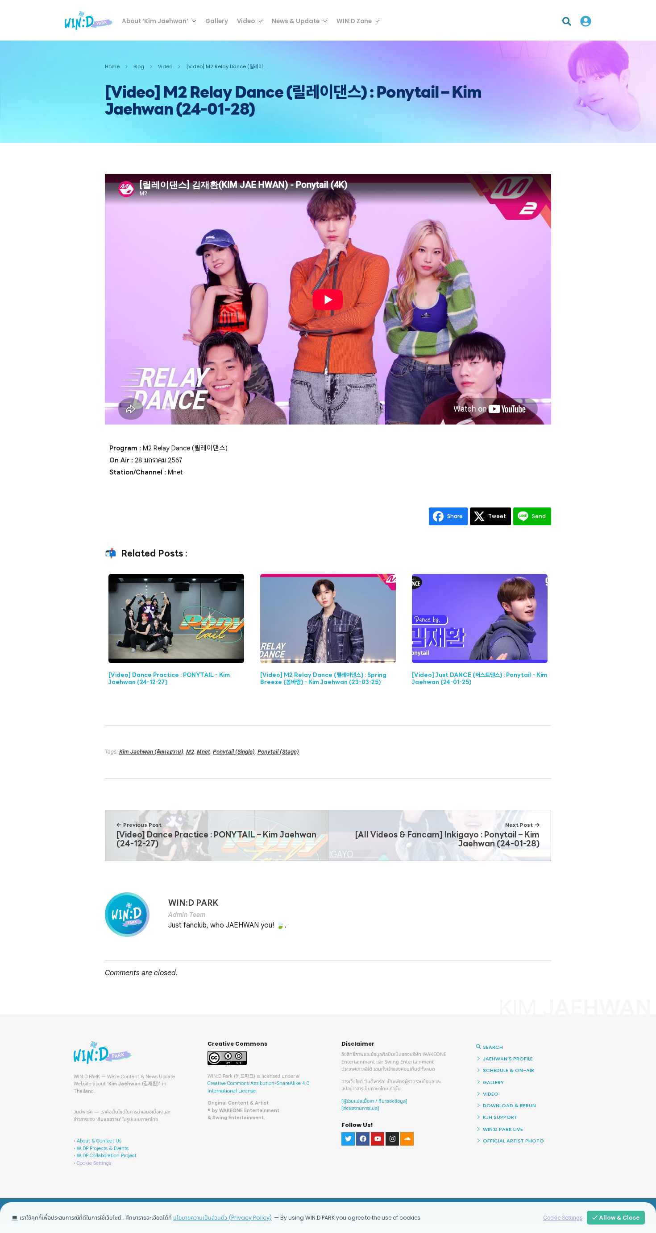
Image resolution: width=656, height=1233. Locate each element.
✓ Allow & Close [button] (615, 1217)
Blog (138, 66)
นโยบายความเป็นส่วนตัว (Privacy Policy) (222, 1217)
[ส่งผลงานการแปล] (360, 1108)
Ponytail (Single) (234, 751)
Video (165, 66)
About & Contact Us (99, 1141)
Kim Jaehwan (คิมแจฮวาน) (151, 751)
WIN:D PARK (193, 903)
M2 (190, 751)
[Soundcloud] (407, 1139)
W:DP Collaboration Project (107, 1155)
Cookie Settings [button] (94, 1163)
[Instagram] (392, 1139)
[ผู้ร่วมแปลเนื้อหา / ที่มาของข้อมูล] (374, 1101)
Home (112, 66)
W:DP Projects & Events (103, 1148)
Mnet (203, 751)
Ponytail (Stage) (278, 751)
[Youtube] (377, 1139)
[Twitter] (348, 1139)
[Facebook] (363, 1139)
